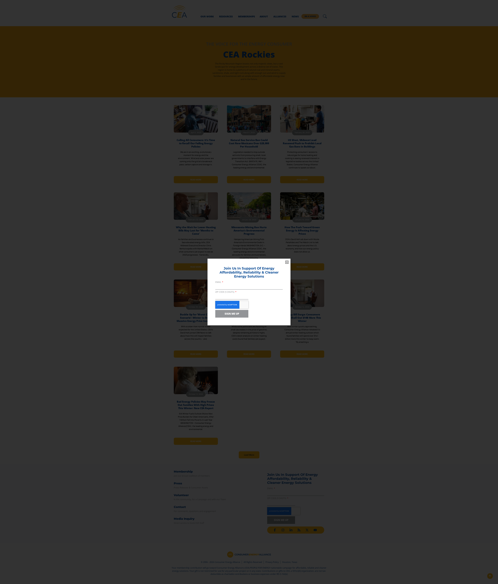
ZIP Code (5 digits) (225, 292)
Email (218, 282)
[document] (249, 292)
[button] (287, 262)
